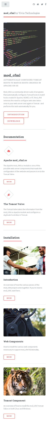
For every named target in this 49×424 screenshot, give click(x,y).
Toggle (5, 5)
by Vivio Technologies (22, 13)
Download (13, 121)
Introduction (15, 114)
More (9, 182)
